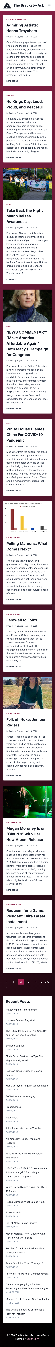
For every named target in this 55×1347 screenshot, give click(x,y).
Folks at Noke (13, 538)
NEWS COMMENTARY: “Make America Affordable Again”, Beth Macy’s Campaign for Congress (27, 343)
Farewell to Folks (21, 620)
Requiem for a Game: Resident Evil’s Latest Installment (25, 916)
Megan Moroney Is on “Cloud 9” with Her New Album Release (26, 834)
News (8, 205)
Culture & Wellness (16, 19)
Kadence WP (33, 1339)
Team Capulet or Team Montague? (24, 1263)
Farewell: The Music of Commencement (27, 1273)
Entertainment (13, 823)
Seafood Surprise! (15, 1045)
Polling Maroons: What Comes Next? (25, 1202)
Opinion (10, 96)
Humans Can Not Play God (20, 1020)
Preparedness (13, 1107)
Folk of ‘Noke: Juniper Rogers (21, 1223)
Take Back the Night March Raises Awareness (24, 216)
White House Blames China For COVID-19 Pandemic (25, 435)
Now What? (12, 1117)
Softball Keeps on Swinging (20, 1096)
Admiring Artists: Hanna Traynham (24, 1128)
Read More (13, 81)
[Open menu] (49, 5)
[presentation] (27, 184)
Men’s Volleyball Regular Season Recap (27, 1085)
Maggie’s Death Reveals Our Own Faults (27, 1299)
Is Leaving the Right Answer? (21, 1009)
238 (47, 981)
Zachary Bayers (16, 37)
